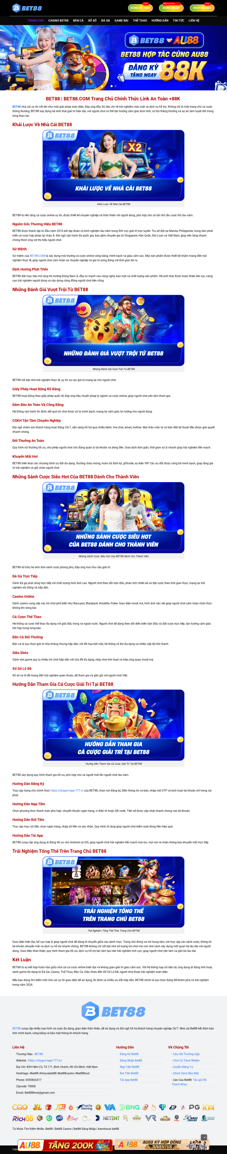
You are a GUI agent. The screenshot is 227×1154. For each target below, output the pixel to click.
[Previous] (9, 57)
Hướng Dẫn (160, 20)
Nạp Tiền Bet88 (129, 1067)
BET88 (16, 106)
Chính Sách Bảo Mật (186, 1073)
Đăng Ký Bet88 (129, 1054)
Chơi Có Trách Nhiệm (186, 1060)
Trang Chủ (35, 20)
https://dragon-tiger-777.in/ (45, 1060)
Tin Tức (178, 20)
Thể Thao (140, 20)
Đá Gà (105, 20)
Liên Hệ (194, 20)
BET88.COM (37, 255)
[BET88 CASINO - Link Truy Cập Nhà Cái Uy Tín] (27, 8)
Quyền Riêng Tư (183, 1067)
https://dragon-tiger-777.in (67, 790)
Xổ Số (92, 20)
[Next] (218, 57)
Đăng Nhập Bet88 (131, 1060)
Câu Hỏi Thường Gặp (186, 1054)
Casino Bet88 (58, 20)
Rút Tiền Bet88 (129, 1073)
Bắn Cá (78, 20)
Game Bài (121, 20)
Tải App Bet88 (129, 1080)
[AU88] (65, 1145)
